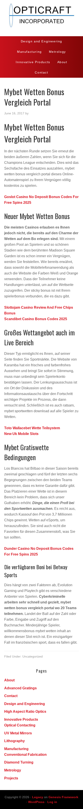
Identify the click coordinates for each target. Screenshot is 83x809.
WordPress (36, 802)
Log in (52, 802)
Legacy (37, 797)
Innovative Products (21, 719)
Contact (10, 696)
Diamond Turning (18, 762)
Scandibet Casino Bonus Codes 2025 (35, 319)
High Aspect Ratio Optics (25, 711)
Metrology (12, 770)
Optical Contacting (19, 725)
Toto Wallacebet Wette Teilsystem (32, 428)
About (9, 680)
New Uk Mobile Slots (21, 434)
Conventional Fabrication (25, 754)
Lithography (14, 741)
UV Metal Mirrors (18, 733)
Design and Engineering (24, 704)
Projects (11, 778)
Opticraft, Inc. (41, 18)
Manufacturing (16, 749)
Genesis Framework (63, 797)
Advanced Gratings (20, 688)
